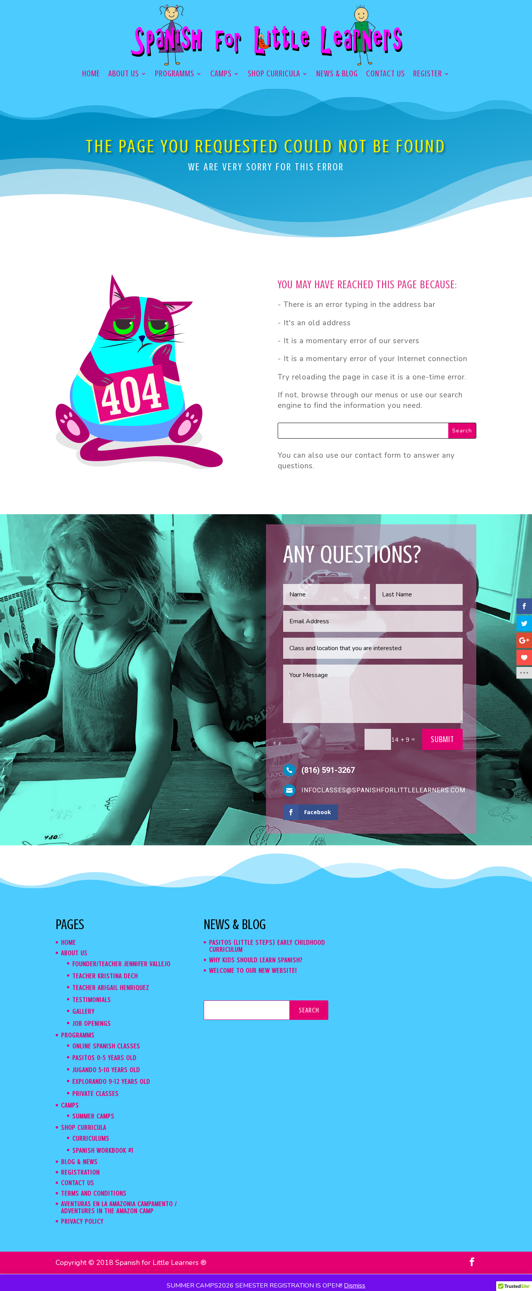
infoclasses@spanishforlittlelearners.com (383, 790)
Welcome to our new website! (253, 970)
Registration (80, 1172)
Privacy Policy (82, 1221)
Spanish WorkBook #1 (103, 1150)
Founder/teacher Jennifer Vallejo (121, 964)
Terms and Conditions (94, 1193)
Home (91, 74)
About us (123, 74)
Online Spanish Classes (106, 1046)
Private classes (95, 1093)
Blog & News (79, 1162)
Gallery (83, 1011)
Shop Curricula (274, 74)
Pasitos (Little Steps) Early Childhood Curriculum (267, 945)
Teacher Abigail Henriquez (110, 987)
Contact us (385, 74)
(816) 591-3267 (328, 770)
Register (427, 74)
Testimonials (91, 1000)
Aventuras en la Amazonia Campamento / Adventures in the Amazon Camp (119, 1207)
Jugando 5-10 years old (106, 1070)
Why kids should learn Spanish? (256, 960)
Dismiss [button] (354, 1285)
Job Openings (91, 1023)
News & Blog (337, 74)
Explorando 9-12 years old (111, 1081)
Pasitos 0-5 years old (104, 1058)
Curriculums (90, 1138)
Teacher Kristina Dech (105, 976)
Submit (442, 739)
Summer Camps (93, 1116)
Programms (174, 74)
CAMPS (221, 74)
